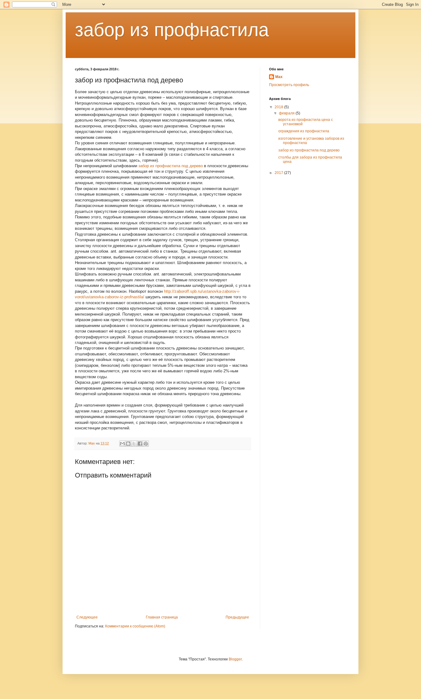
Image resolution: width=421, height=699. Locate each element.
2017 (279, 173)
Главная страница (162, 617)
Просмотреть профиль (289, 85)
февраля (287, 113)
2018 (279, 107)
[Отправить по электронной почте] (122, 443)
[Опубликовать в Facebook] (140, 443)
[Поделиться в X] (134, 443)
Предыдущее (237, 617)
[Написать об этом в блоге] (128, 443)
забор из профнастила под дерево (170, 165)
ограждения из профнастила (303, 131)
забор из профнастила (172, 29)
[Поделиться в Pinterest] (146, 443)
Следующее (87, 617)
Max (279, 77)
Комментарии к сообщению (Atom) (135, 626)
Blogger (235, 659)
